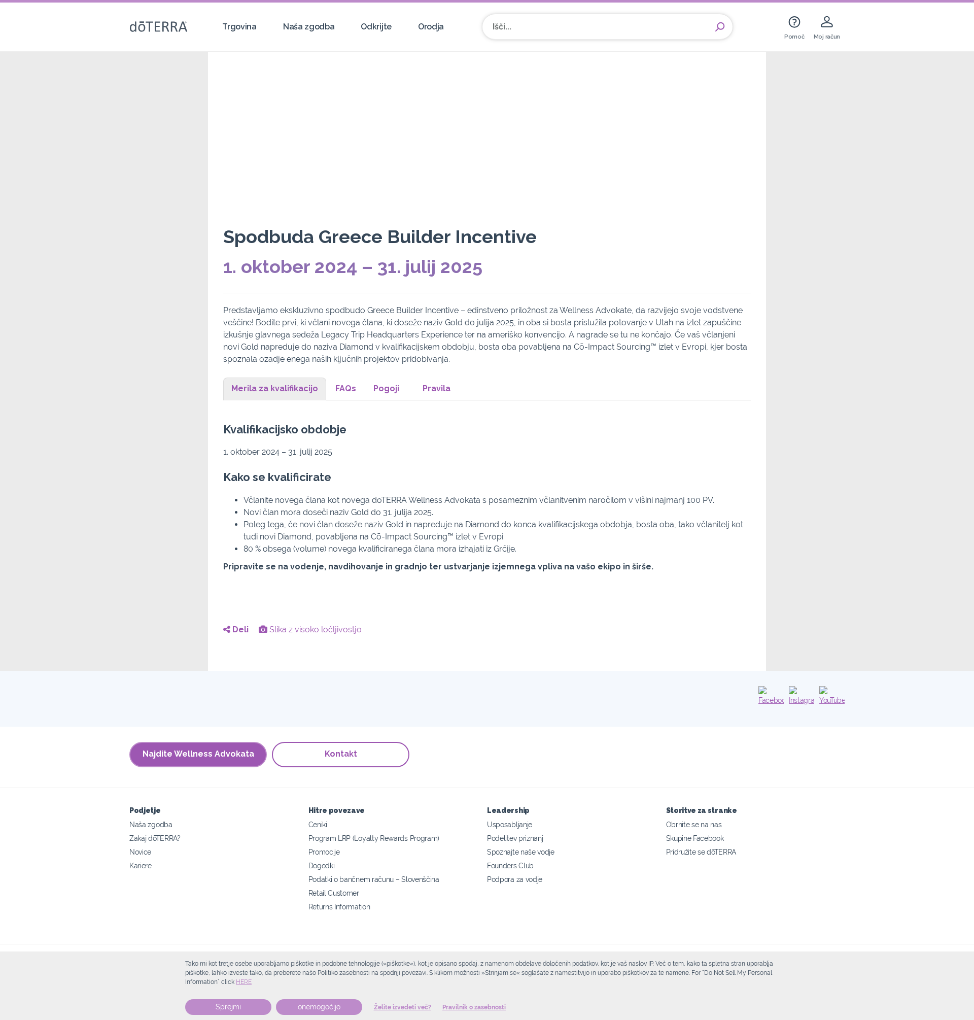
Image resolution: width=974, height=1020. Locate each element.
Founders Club (510, 865)
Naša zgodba (309, 26)
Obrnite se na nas (694, 824)
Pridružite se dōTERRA (701, 851)
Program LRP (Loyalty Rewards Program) (374, 838)
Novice (140, 851)
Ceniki (317, 824)
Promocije (324, 851)
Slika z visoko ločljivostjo (314, 629)
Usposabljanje (509, 824)
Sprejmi (228, 1007)
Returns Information (339, 906)
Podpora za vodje (514, 879)
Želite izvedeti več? (402, 1007)
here (244, 981)
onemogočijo (319, 1007)
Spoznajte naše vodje (520, 851)
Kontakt (341, 754)
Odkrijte (376, 26)
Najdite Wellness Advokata (198, 754)
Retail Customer (333, 893)
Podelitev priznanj (515, 838)
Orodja (431, 26)
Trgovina (239, 26)
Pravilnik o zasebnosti (474, 1007)
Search (720, 27)
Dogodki (321, 865)
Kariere (140, 865)
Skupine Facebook (695, 838)
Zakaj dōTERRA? (155, 838)
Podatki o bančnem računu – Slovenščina (373, 879)
